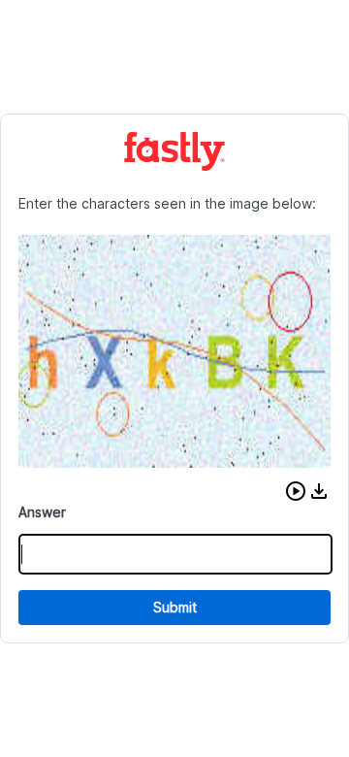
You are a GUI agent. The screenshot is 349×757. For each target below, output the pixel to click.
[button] (295, 491)
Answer (42, 512)
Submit (175, 607)
